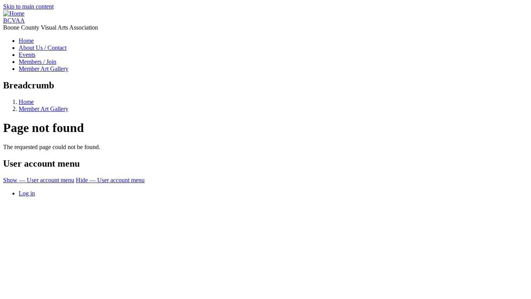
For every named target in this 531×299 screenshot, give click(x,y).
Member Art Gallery (43, 109)
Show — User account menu (38, 180)
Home (26, 101)
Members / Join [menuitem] (37, 61)
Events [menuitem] (27, 54)
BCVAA (14, 20)
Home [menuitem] (26, 40)
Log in (27, 193)
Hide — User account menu (110, 180)
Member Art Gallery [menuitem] (43, 68)
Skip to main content (28, 6)
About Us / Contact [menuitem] (42, 47)
